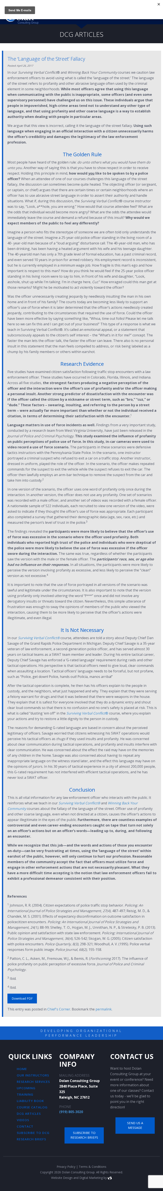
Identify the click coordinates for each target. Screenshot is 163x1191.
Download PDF (22, 998)
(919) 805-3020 (71, 1111)
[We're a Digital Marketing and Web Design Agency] (110, 1178)
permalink (104, 1009)
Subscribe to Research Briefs (84, 1135)
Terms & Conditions (92, 1167)
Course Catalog (32, 1107)
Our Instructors (33, 1075)
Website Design (62, 1178)
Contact (25, 1126)
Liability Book (30, 1101)
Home (22, 1069)
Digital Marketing (91, 1178)
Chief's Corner (58, 1009)
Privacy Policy (66, 1167)
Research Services (33, 1081)
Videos (23, 1120)
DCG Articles (29, 1113)
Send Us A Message (135, 1125)
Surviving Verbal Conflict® (39, 638)
